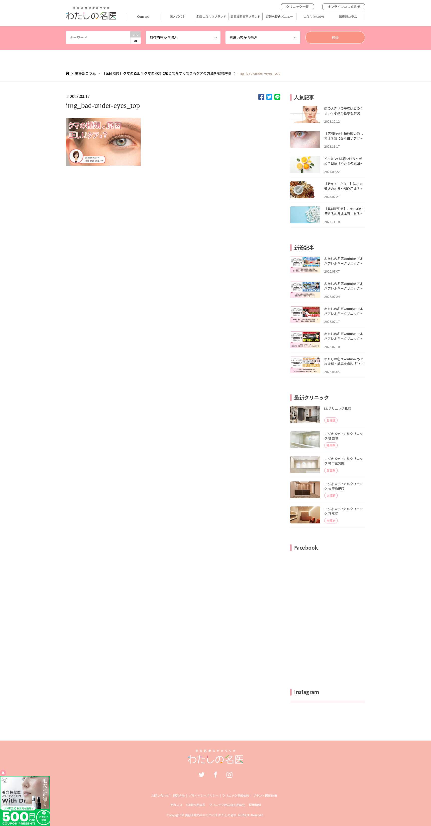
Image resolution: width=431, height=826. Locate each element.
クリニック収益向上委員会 (227, 805)
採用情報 (255, 805)
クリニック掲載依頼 (235, 795)
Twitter (202, 775)
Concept (143, 16)
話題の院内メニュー (279, 16)
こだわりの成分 (313, 16)
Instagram (229, 775)
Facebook (215, 775)
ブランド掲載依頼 (265, 795)
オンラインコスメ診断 (343, 6)
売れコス (176, 805)
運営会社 (179, 795)
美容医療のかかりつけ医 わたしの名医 (210, 815)
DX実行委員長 (195, 805)
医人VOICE (177, 16)
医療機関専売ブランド (245, 16)
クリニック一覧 (297, 6)
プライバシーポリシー (203, 795)
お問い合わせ (160, 795)
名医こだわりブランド (211, 16)
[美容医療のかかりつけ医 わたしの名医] (216, 761)
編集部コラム (348, 16)
